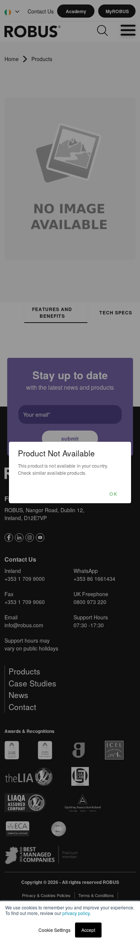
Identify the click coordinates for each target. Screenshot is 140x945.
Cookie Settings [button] (54, 930)
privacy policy (76, 913)
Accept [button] (88, 930)
